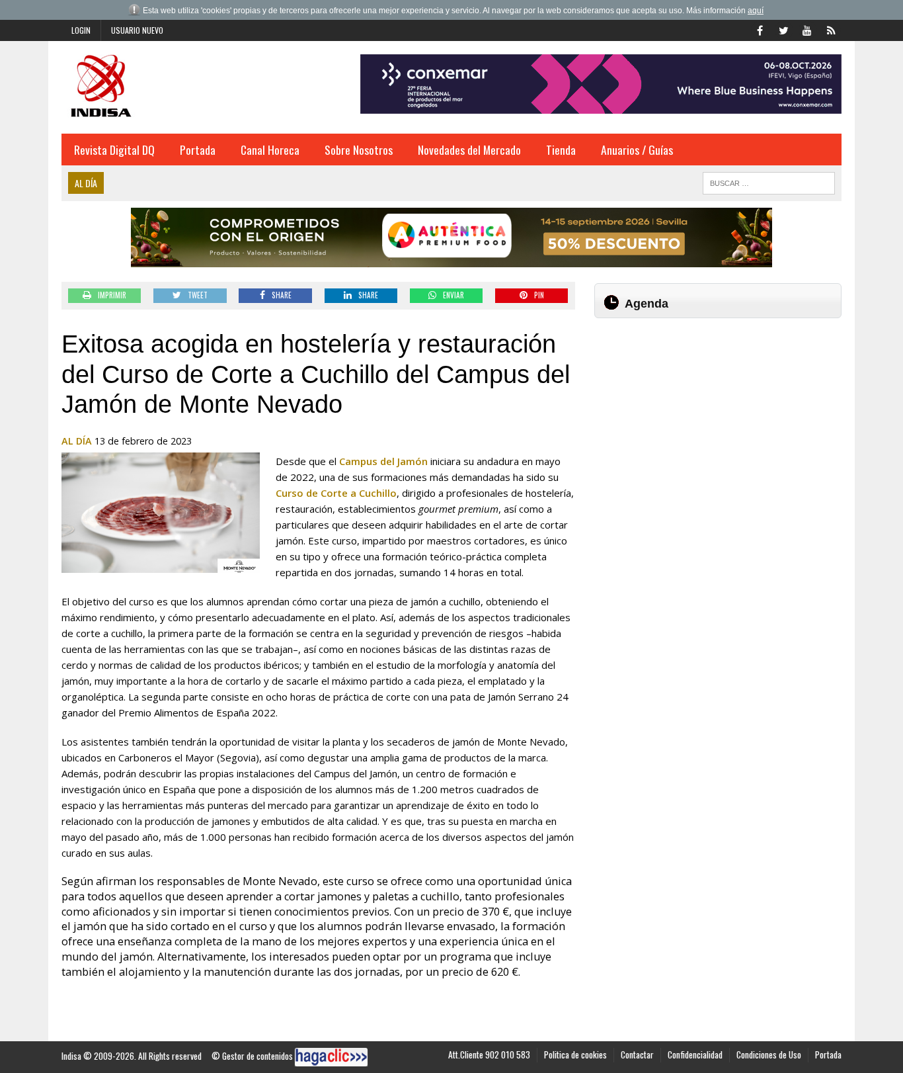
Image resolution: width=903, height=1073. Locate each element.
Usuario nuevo (137, 30)
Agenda (646, 303)
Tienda (561, 149)
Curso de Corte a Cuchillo (336, 492)
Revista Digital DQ (114, 149)
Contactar (637, 1054)
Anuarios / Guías (637, 149)
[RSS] (831, 29)
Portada (198, 149)
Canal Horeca (270, 149)
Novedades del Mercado (469, 149)
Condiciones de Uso (768, 1054)
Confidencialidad (695, 1054)
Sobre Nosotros (359, 149)
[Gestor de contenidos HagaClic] (331, 1057)
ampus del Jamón (387, 461)
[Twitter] (783, 29)
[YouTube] (807, 29)
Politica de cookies (575, 1054)
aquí (756, 10)
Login (81, 30)
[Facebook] (759, 29)
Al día (76, 441)
